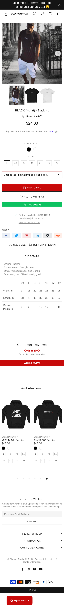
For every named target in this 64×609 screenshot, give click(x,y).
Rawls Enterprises (31, 562)
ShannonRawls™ (20, 13)
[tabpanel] (16, 433)
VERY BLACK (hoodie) (12, 440)
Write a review (32, 363)
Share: (6, 230)
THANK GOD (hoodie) (44, 440)
